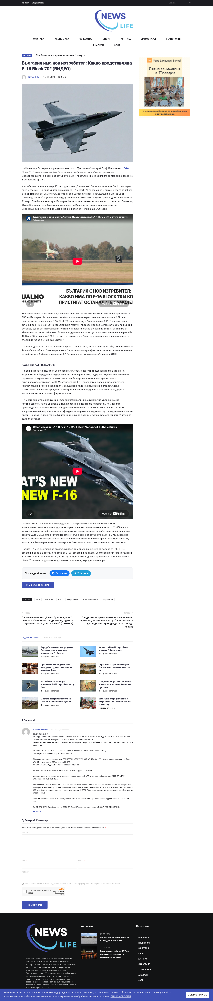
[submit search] (190, 3)
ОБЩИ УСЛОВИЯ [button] (121, 996)
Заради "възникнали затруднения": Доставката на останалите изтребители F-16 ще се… (58, 650)
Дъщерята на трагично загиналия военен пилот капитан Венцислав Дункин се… (115, 684)
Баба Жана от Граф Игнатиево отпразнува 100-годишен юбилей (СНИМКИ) (115, 702)
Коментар (26, 833)
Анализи (27, 55)
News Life (34, 77)
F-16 (38, 599)
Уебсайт (25, 872)
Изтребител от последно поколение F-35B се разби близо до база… (58, 684)
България (49, 599)
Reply (38, 811)
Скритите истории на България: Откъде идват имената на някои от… (114, 667)
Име (24, 860)
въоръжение (72, 599)
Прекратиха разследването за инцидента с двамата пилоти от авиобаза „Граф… (56, 667)
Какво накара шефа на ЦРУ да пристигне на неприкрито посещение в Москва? (114, 954)
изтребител (108, 599)
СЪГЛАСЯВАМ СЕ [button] (197, 995)
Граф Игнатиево (90, 599)
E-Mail (81, 860)
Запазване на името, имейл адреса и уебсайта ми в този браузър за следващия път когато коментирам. (73, 884)
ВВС (60, 599)
